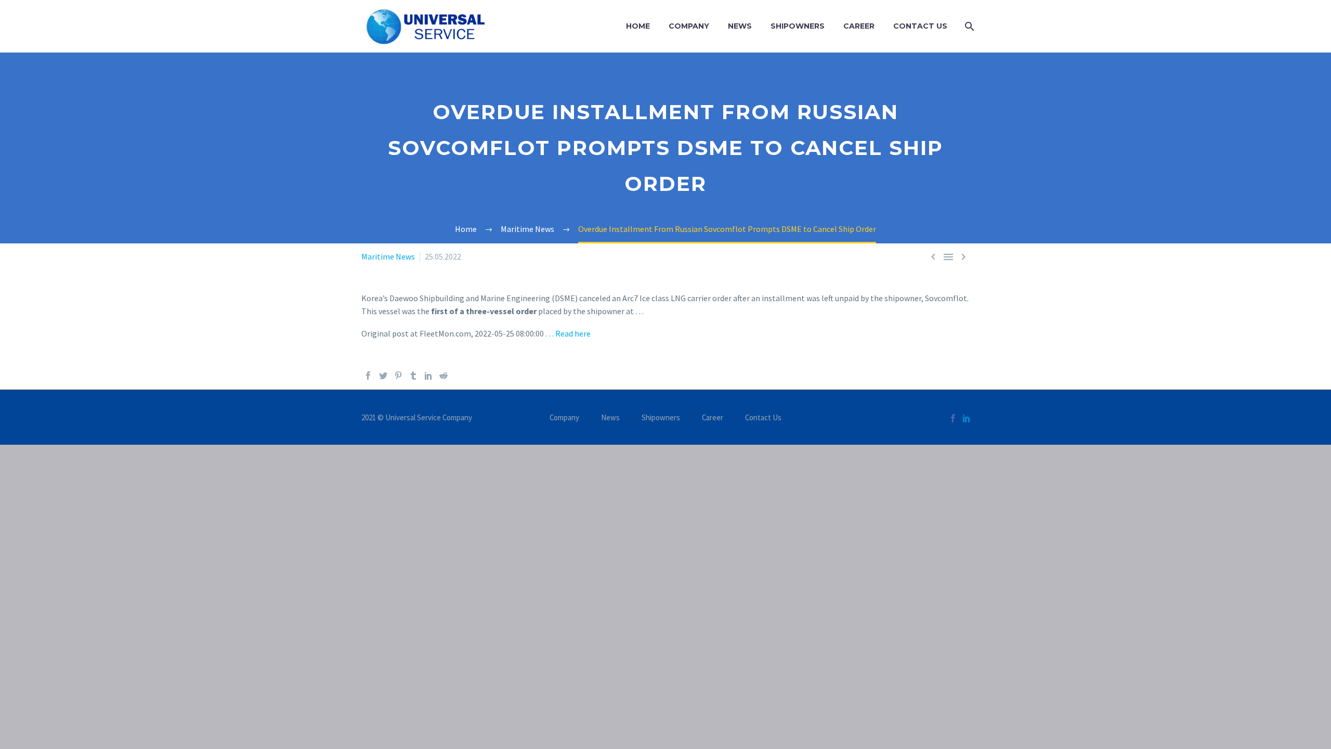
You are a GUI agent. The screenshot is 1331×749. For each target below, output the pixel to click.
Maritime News (388, 256)
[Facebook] (368, 375)
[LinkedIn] (428, 375)
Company (689, 26)
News (740, 26)
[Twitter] (383, 375)
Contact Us (920, 26)
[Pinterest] (398, 375)
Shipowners (798, 26)
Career (859, 26)
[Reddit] (443, 375)
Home (638, 26)
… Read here (568, 333)
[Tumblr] (413, 375)
